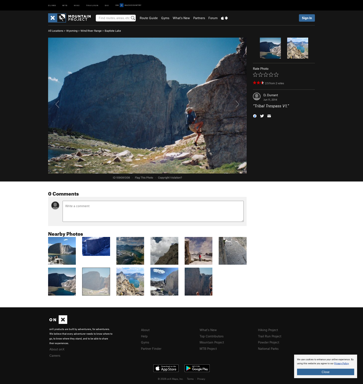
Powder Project (268, 342)
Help (144, 336)
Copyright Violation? (170, 177)
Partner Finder (151, 348)
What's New (181, 18)
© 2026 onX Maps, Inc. (170, 378)
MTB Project (208, 348)
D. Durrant (270, 95)
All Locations (55, 30)
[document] (325, 366)
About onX (56, 349)
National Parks (268, 348)
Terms (190, 378)
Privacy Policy (341, 363)
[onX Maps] (58, 323)
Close (326, 372)
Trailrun (92, 5)
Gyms (165, 18)
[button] (255, 115)
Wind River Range (91, 30)
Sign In (307, 18)
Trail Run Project (269, 336)
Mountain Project (212, 342)
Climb (52, 5)
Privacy (201, 378)
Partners (199, 18)
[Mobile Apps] (224, 18)
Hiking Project (268, 330)
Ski (107, 5)
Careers (54, 355)
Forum (213, 18)
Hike (77, 5)
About (145, 330)
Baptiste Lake (113, 30)
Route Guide (149, 18)
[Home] (71, 17)
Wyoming (72, 30)
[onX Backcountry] (128, 5)
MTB (65, 5)
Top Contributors (212, 336)
